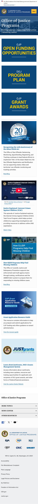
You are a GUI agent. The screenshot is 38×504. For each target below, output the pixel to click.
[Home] (19, 11)
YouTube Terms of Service (15, 202)
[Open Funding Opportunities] (19, 50)
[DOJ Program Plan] (19, 77)
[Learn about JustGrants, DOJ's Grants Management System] (19, 350)
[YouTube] (15, 423)
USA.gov (3, 492)
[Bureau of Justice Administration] (7, 442)
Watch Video (7, 230)
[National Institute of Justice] (31, 442)
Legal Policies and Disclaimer (10, 478)
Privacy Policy (5, 474)
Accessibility (5, 461)
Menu (33, 11)
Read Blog (7, 174)
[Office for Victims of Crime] (19, 449)
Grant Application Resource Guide (17, 317)
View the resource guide (11, 332)
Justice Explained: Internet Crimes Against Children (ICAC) (17, 209)
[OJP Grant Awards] (19, 104)
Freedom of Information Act (9, 487)
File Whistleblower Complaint (10, 465)
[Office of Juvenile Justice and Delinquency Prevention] (7, 449)
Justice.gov (4, 496)
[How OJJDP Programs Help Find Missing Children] (19, 248)
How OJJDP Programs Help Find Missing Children (16, 264)
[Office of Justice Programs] (4, 11)
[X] (9, 423)
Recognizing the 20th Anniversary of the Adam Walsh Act (18, 148)
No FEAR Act (5, 483)
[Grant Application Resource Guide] (19, 302)
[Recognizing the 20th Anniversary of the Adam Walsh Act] (19, 132)
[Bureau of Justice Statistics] (19, 443)
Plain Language (5, 470)
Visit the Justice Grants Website (13, 384)
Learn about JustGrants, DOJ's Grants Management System (18, 366)
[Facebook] (3, 423)
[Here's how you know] (19, 3)
